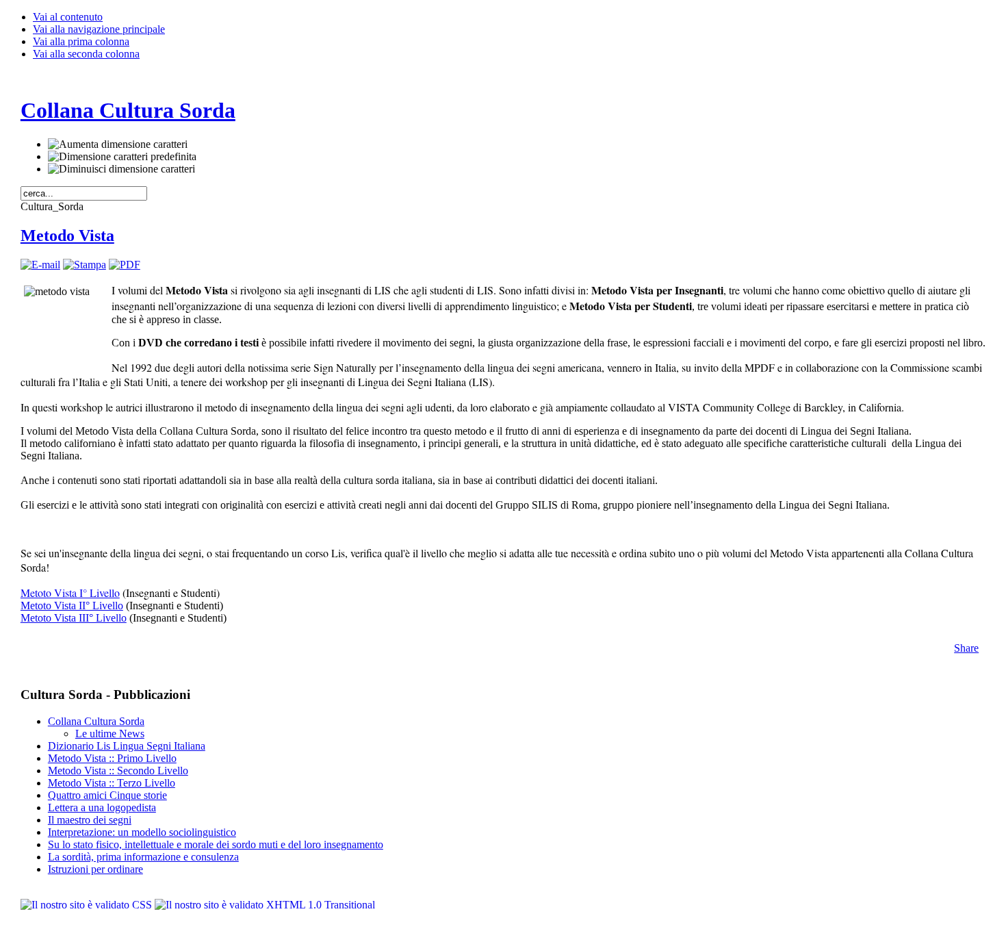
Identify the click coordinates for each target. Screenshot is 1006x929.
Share (966, 648)
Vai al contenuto (68, 17)
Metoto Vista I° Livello (70, 592)
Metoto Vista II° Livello (72, 605)
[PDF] (124, 264)
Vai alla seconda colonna (86, 54)
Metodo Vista (67, 235)
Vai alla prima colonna (81, 41)
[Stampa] (84, 264)
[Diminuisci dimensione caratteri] (121, 169)
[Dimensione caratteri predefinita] (122, 157)
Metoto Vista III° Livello (74, 618)
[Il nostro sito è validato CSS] (88, 905)
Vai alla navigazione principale (99, 29)
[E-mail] (40, 264)
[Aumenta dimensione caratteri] (118, 144)
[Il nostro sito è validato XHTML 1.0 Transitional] (265, 905)
